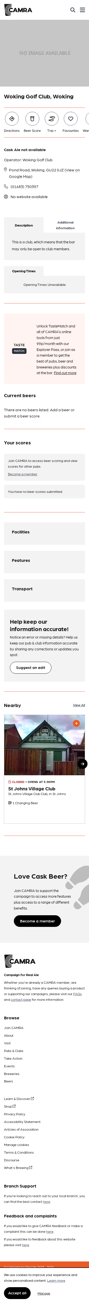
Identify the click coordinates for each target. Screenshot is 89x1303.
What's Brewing (16, 1167)
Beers (8, 1081)
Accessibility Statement (22, 1121)
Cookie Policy (14, 1137)
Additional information (65, 225)
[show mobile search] (73, 10)
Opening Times (24, 271)
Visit (7, 1043)
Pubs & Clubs (13, 1050)
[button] (83, 764)
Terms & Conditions (19, 1152)
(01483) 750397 (24, 186)
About (8, 1035)
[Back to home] (18, 10)
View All (79, 705)
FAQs (77, 994)
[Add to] (76, 723)
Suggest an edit (30, 667)
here (46, 1201)
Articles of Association (21, 1129)
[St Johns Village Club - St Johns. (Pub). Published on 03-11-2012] (44, 769)
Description (24, 225)
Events (9, 1066)
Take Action (13, 1058)
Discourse (11, 1160)
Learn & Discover (17, 1098)
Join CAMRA (13, 1027)
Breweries (12, 1073)
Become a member (22, 474)
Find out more (65, 372)
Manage (44, 1293)
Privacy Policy (14, 1114)
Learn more (56, 1280)
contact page (21, 999)
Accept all (17, 1292)
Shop (8, 1106)
